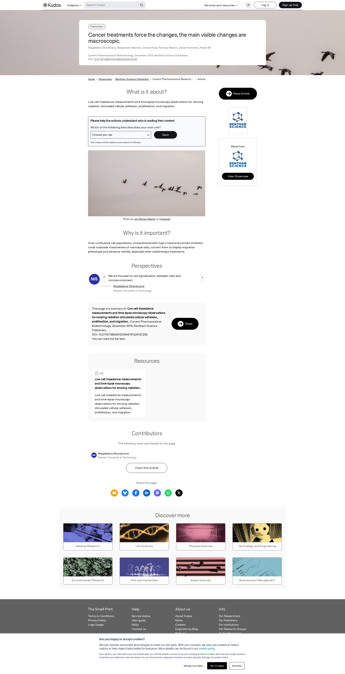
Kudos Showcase (230, 633)
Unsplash (164, 219)
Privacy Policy (97, 620)
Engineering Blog (186, 629)
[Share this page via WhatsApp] (168, 492)
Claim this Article (146, 468)
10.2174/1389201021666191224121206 (115, 59)
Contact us (139, 629)
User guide (139, 620)
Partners (180, 633)
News (179, 620)
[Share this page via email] (114, 492)
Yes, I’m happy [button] (217, 665)
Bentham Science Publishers (132, 79)
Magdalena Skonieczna (128, 286)
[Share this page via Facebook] (135, 492)
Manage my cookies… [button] (194, 665)
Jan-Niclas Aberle (144, 219)
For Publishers (228, 620)
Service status (141, 616)
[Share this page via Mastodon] (157, 492)
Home (91, 79)
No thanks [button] (237, 665)
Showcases (105, 79)
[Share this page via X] (178, 492)
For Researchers (229, 616)
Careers (180, 624)
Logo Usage (96, 624)
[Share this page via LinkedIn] (146, 492)
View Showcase (237, 176)
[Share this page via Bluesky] (125, 492)
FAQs (135, 624)
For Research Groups (232, 629)
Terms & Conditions (101, 616)
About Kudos (183, 616)
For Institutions (229, 624)
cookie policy (207, 648)
